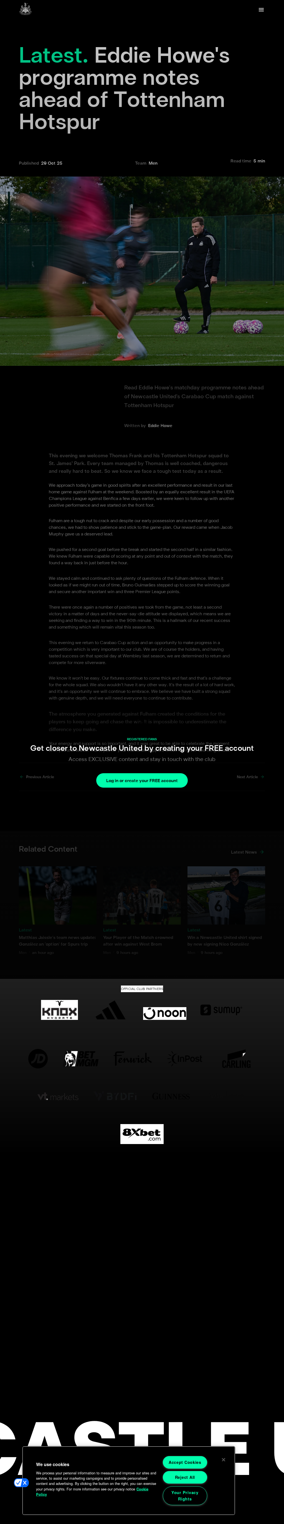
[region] (128, 1480)
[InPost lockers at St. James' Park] (184, 1058)
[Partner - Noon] (165, 1010)
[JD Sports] (38, 1058)
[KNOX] (59, 1010)
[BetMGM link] (80, 1058)
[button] (21, 1483)
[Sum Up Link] (221, 1010)
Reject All (185, 1477)
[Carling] (236, 1058)
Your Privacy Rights (185, 1496)
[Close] (223, 1460)
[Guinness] (171, 1096)
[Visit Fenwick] (132, 1058)
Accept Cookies (185, 1462)
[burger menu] (261, 9)
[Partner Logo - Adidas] (110, 1010)
